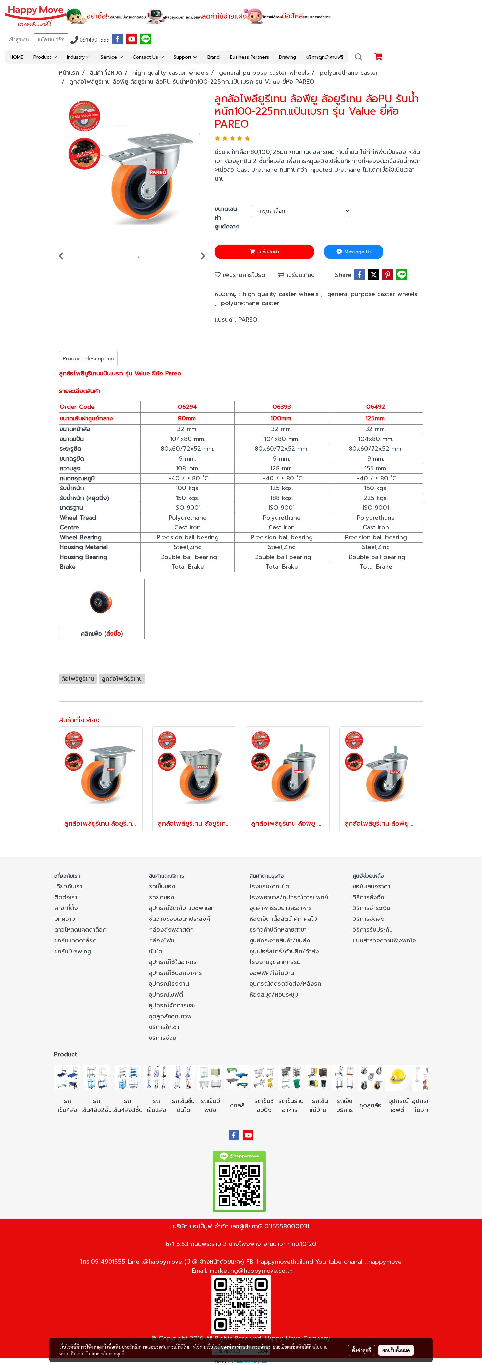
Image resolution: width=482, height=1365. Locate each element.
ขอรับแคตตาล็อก (75, 940)
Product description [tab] (88, 359)
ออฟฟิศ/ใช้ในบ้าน (272, 973)
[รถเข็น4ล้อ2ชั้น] (97, 1077)
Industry (76, 57)
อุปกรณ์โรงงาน (169, 983)
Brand (213, 57)
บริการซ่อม (162, 1037)
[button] (358, 57)
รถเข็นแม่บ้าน (319, 1106)
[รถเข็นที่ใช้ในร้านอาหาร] (291, 1077)
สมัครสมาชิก (51, 40)
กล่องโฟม (161, 940)
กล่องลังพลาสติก (171, 929)
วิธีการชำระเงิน (371, 908)
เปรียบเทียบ (299, 275)
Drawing (287, 57)
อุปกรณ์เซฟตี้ (166, 994)
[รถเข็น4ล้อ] (67, 1077)
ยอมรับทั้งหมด (396, 1350)
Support (183, 57)
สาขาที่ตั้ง (66, 908)
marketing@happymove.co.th (251, 1270)
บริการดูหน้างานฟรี (324, 57)
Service (110, 57)
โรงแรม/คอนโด (269, 886)
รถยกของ (161, 897)
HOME (16, 57)
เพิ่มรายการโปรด (243, 275)
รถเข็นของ (162, 886)
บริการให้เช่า (164, 1027)
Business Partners (249, 57)
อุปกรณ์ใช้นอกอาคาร (175, 973)
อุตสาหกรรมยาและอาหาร (281, 908)
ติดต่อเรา (65, 897)
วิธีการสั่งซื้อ (368, 897)
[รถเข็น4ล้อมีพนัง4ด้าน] (210, 1077)
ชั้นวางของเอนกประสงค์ (179, 918)
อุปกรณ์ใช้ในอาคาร (173, 962)
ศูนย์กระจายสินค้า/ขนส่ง (280, 940)
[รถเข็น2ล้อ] (156, 1077)
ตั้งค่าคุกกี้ (361, 1350)
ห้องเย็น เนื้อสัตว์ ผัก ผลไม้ (283, 918)
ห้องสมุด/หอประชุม (274, 994)
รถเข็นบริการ (344, 1106)
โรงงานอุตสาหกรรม (275, 962)
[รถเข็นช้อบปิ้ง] (264, 1077)
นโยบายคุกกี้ (112, 1353)
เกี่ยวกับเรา (68, 886)
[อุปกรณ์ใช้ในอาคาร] (405, 1110)
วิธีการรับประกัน (373, 929)
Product (43, 57)
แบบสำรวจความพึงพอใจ (384, 940)
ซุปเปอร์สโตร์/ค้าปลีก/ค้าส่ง (284, 951)
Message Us (357, 251)
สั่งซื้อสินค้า (267, 251)
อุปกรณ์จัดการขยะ (172, 1005)
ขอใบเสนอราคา (371, 886)
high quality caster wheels (282, 294)
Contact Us (146, 57)
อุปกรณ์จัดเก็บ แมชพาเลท (182, 908)
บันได (155, 951)
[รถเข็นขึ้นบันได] (183, 1077)
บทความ (64, 918)
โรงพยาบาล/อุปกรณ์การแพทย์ (289, 897)
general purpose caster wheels (372, 294)
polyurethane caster (250, 302)
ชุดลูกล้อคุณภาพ (170, 1016)
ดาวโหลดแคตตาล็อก (80, 929)
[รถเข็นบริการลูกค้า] (344, 1077)
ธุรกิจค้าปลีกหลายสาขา (278, 929)
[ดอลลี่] (237, 1077)
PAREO (247, 319)
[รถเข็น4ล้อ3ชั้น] (127, 1077)
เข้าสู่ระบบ (19, 40)
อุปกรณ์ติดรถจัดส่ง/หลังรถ (285, 983)
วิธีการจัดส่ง (369, 918)
